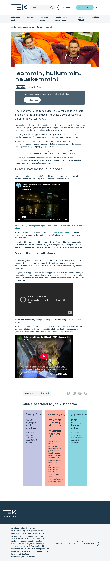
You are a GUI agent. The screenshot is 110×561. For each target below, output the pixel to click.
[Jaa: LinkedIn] (74, 393)
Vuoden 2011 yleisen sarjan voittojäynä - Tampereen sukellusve (40, 226)
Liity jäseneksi (65, 7)
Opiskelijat (21, 87)
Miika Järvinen (76, 226)
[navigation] (97, 7)
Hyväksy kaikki (90, 543)
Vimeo (17, 228)
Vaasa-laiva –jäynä (61, 232)
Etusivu (13, 27)
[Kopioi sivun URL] (85, 393)
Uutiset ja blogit (22, 27)
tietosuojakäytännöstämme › (23, 556)
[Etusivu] (19, 9)
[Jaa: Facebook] (68, 393)
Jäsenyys (30, 17)
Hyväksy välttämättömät (66, 543)
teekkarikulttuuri (42, 393)
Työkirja (95, 17)
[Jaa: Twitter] (80, 393)
